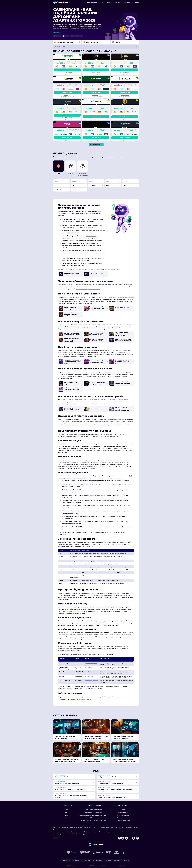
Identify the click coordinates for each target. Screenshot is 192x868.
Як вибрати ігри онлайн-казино (93, 812)
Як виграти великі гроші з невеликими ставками (94, 815)
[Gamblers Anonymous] (116, 852)
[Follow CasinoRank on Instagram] (122, 838)
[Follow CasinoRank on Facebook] (119, 838)
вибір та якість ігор (91, 236)
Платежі (117, 2)
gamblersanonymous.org (91, 663)
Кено (66, 812)
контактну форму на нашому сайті (80, 699)
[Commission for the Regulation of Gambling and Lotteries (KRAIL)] (72, 852)
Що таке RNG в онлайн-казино (94, 818)
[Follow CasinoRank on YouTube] (130, 838)
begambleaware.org (90, 671)
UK (55, 838)
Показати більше (95, 144)
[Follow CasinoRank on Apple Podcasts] (137, 838)
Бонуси (109, 2)
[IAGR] (108, 852)
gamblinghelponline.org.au (91, 680)
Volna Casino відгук (67, 117)
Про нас (123, 809)
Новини (136, 2)
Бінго (66, 809)
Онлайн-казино (92, 2)
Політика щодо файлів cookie (97, 865)
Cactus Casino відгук (67, 72)
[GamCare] (98, 852)
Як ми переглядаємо (123, 815)
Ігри (102, 2)
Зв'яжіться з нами (123, 812)
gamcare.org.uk (89, 676)
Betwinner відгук (96, 95)
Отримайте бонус (67, 69)
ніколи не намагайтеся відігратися (73, 611)
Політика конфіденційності (123, 820)
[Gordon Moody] (85, 852)
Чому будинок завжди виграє (93, 809)
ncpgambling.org (89, 667)
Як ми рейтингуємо (123, 818)
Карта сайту (122, 865)
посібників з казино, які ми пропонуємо (88, 289)
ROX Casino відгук (124, 72)
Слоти (67, 818)
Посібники (127, 2)
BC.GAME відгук (125, 95)
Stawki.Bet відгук (96, 72)
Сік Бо (66, 815)
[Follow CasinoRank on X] (126, 838)
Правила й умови (71, 865)
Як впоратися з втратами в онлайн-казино (93, 820)
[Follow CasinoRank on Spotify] (133, 838)
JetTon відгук (67, 95)
